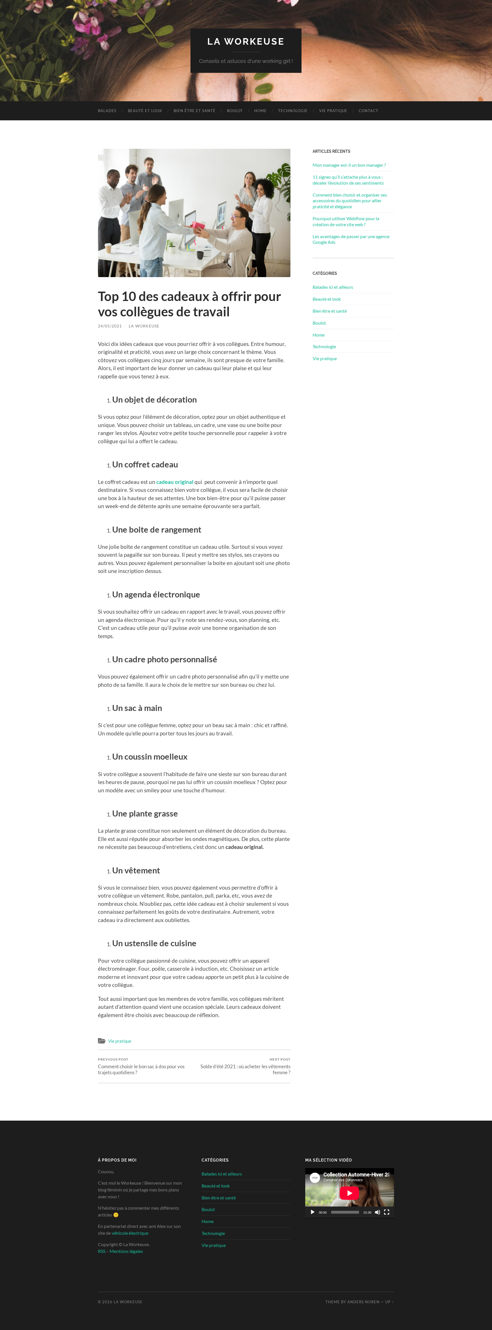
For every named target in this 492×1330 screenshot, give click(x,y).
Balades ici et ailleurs (333, 287)
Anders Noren (363, 1302)
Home (260, 110)
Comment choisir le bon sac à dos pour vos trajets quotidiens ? (141, 1066)
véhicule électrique (130, 1233)
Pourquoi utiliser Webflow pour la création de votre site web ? (346, 221)
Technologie (293, 110)
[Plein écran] (387, 1212)
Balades (107, 110)
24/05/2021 (110, 325)
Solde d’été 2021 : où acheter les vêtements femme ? (245, 1066)
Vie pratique (333, 110)
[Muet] (377, 1212)
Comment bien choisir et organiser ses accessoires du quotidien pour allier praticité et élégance (350, 200)
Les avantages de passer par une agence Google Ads (351, 239)
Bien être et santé (195, 110)
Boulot (235, 110)
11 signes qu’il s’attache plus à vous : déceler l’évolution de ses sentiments (348, 179)
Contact (368, 110)
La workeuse (144, 325)
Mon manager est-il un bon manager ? (349, 165)
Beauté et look (145, 110)
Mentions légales (126, 1251)
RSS (101, 1251)
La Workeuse (246, 41)
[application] (349, 1193)
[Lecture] (312, 1212)
